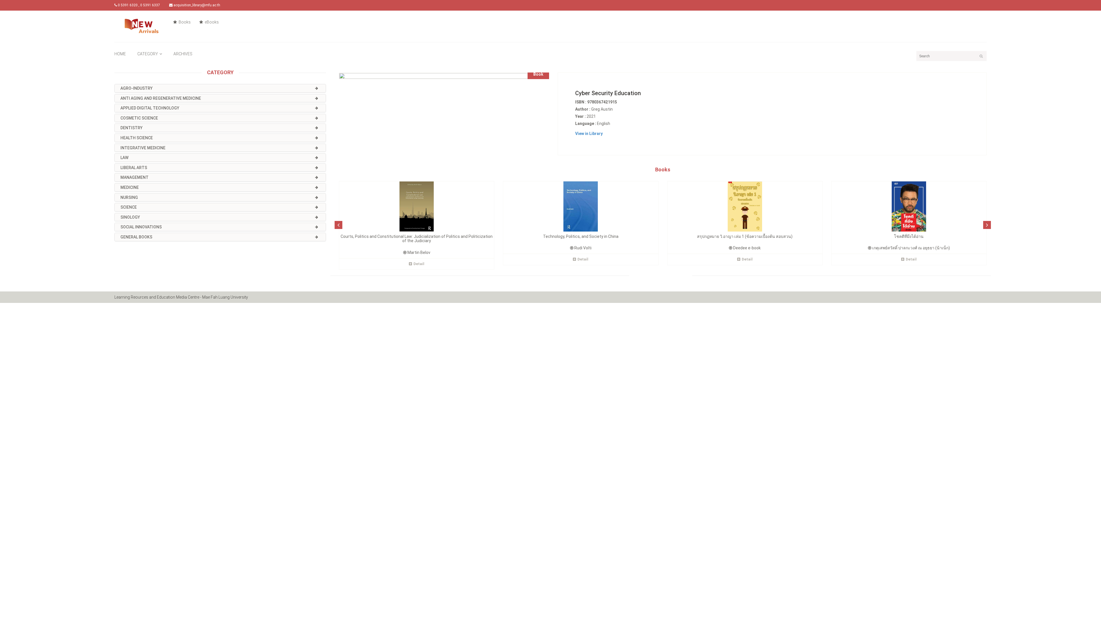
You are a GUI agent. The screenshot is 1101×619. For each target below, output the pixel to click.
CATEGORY (147, 54)
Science (128, 207)
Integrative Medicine (142, 148)
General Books (136, 237)
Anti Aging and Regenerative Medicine (160, 98)
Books (184, 22)
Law (124, 157)
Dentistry (131, 128)
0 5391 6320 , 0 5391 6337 (138, 5)
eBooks (211, 22)
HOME (120, 54)
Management (134, 177)
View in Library (589, 133)
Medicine (129, 187)
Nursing (129, 197)
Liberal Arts (133, 167)
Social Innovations (141, 227)
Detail (418, 264)
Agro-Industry (136, 88)
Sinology (130, 217)
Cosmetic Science (139, 118)
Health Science (136, 138)
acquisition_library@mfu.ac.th (196, 5)
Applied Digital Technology (149, 108)
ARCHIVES (182, 54)
